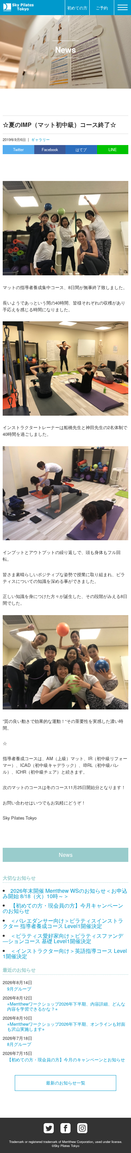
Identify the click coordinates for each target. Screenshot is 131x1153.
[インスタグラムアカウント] (82, 1128)
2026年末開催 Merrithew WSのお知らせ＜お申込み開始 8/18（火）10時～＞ (65, 893)
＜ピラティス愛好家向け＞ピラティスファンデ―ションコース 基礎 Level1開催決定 (63, 938)
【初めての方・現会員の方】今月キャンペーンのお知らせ (63, 908)
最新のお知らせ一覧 (65, 1082)
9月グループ (19, 988)
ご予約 (102, 7)
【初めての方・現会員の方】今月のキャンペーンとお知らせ (66, 1059)
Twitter (18, 149)
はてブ (81, 149)
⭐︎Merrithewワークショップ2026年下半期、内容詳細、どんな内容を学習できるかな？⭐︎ (66, 1006)
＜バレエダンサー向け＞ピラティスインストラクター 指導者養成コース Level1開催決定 (63, 923)
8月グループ (19, 1044)
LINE (112, 149)
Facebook (50, 149)
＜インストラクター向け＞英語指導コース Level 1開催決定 (65, 953)
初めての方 (77, 7)
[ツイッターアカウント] (49, 1128)
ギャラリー (40, 139)
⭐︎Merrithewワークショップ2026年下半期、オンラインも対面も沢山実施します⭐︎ (66, 1026)
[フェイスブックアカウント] (65, 1128)
